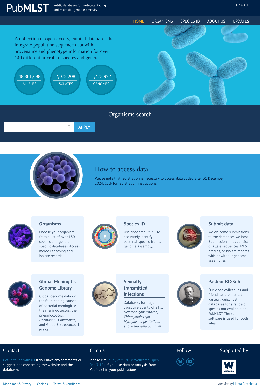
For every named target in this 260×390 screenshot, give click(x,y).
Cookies (42, 383)
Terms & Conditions (67, 383)
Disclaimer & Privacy (17, 383)
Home (138, 21)
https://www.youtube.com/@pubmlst (190, 362)
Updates (241, 21)
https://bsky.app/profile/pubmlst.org (180, 362)
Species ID (190, 21)
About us (216, 21)
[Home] (28, 8)
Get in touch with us (19, 360)
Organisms (162, 21)
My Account (244, 5)
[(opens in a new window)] (229, 366)
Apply (84, 127)
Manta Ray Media (245, 383)
